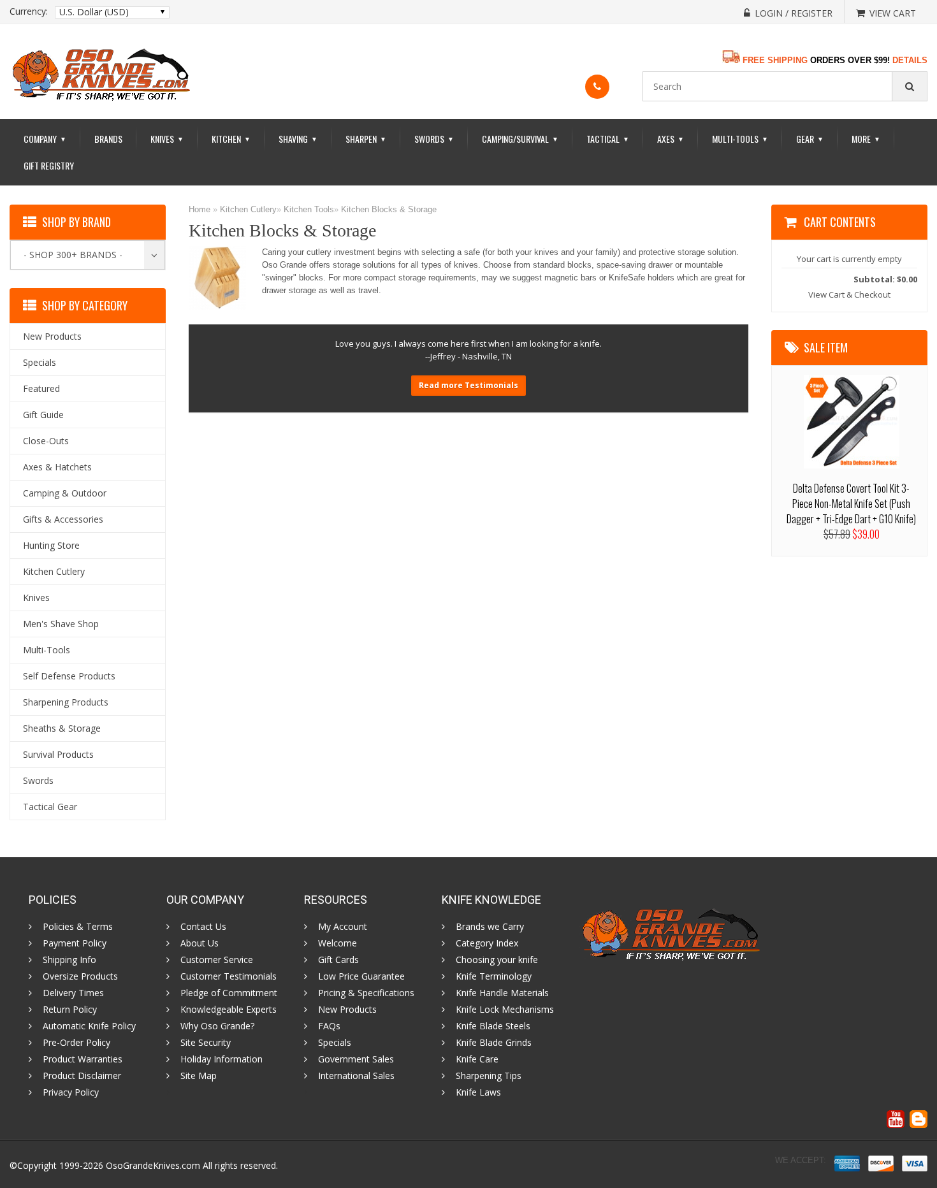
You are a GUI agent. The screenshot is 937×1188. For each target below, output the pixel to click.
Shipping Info (69, 960)
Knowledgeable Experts (228, 1009)
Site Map (198, 1076)
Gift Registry (49, 165)
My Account (342, 927)
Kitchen (231, 138)
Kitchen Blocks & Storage (389, 209)
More (866, 138)
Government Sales (356, 1059)
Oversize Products (80, 976)
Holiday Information (221, 1059)
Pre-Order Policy (76, 1043)
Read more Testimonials (468, 385)
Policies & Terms (78, 927)
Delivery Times (73, 993)
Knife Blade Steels (493, 1026)
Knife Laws (478, 1092)
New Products (347, 1009)
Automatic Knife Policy (89, 1026)
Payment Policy (74, 943)
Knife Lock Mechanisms (505, 1009)
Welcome (337, 943)
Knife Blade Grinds (494, 1043)
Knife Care (477, 1059)
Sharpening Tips (488, 1076)
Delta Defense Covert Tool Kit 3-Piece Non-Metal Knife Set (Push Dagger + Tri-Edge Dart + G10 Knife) (851, 503)
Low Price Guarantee (361, 976)
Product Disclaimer (82, 1076)
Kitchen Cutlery (248, 209)
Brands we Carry (490, 927)
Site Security (205, 1043)
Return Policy (70, 1009)
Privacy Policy (71, 1092)
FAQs (329, 1026)
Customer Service (216, 960)
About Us (199, 943)
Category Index (487, 943)
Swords (434, 138)
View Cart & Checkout (849, 294)
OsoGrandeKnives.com (153, 1165)
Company (45, 138)
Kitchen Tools (309, 209)
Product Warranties (82, 1059)
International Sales (356, 1076)
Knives (167, 138)
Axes (670, 138)
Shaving (298, 138)
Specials (334, 1043)
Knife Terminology (494, 976)
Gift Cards (338, 960)
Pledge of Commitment (228, 993)
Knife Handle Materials (502, 993)
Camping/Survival (520, 138)
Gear (810, 138)
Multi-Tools (740, 138)
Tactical (607, 138)
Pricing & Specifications (366, 993)
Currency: (29, 11)
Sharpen (365, 138)
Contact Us (203, 927)
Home (199, 209)
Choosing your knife (497, 960)
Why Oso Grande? (217, 1026)
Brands (108, 138)
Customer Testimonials (228, 976)
